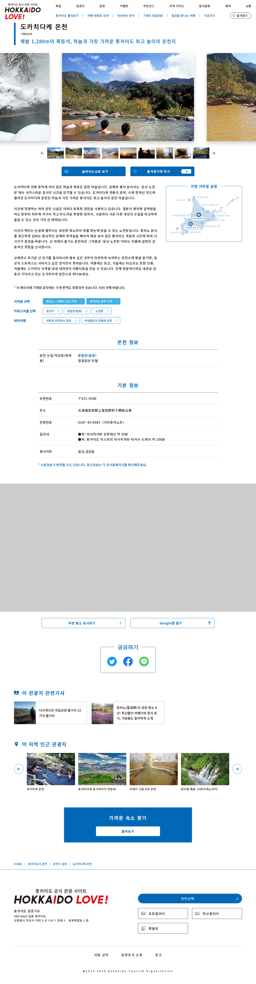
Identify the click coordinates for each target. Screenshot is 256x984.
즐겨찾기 (242, 16)
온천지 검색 (60, 864)
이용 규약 (101, 954)
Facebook (128, 661)
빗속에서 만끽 (126, 15)
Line (144, 661)
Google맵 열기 (171, 623)
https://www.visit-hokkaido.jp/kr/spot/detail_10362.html (102, 758)
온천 (102, 6)
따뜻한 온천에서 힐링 (58, 321)
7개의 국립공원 (153, 15)
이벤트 (124, 6)
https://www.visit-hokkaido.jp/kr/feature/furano (114, 705)
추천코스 (148, 6)
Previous (42, 153)
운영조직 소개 (131, 954)
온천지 (50, 311)
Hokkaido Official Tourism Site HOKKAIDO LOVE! (23, 11)
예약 (228, 6)
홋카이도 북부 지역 (101, 301)
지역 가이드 (176, 6)
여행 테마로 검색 (98, 15)
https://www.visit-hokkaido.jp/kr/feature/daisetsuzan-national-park (48, 707)
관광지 (80, 6)
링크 (158, 954)
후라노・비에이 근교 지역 (61, 301)
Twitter (112, 661)
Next (213, 153)
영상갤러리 (211, 913)
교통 (248, 6)
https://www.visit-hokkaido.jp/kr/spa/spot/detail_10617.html (153, 758)
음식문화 (204, 6)
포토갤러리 (157, 913)
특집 (58, 6)
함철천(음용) (74, 311)
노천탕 (99, 311)
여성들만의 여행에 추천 (98, 321)
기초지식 (209, 15)
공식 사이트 (86, 451)
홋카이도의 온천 (37, 864)
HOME (18, 864)
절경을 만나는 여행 (183, 15)
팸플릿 (154, 928)
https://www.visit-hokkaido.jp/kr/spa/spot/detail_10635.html (50, 758)
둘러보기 (128, 831)
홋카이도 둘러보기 (67, 15)
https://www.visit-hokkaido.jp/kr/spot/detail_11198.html (205, 758)
